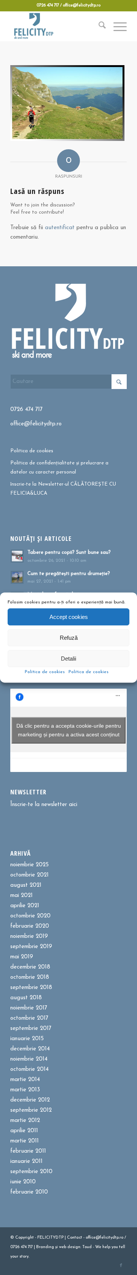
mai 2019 (21, 957)
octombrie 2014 (29, 1069)
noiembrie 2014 (29, 1059)
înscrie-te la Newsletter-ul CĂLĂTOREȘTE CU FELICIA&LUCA (63, 488)
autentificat (60, 228)
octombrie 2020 (30, 916)
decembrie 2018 (30, 967)
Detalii (68, 658)
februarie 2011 (28, 1151)
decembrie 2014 (30, 1049)
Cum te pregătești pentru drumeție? (68, 573)
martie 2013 (25, 1090)
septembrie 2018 (31, 988)
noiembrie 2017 (28, 1008)
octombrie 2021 (29, 875)
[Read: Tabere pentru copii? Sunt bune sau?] (17, 556)
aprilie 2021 (24, 906)
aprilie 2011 (24, 1131)
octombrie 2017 (29, 1018)
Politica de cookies (45, 672)
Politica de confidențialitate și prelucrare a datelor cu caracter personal (59, 467)
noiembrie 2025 (29, 865)
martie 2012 (25, 1120)
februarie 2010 (29, 1192)
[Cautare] (98, 26)
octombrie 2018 (29, 977)
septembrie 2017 (30, 1028)
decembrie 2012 (30, 1100)
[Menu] (116, 26)
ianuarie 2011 (26, 1161)
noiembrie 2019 (29, 936)
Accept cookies (68, 617)
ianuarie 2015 (27, 1039)
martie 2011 (24, 1141)
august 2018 (26, 998)
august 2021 (25, 885)
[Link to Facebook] (121, 1265)
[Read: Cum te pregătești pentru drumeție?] (17, 577)
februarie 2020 (29, 926)
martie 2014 (25, 1080)
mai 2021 (21, 895)
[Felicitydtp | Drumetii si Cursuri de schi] (57, 26)
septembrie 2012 (31, 1110)
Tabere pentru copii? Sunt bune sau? (69, 552)
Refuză (69, 637)
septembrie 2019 (31, 947)
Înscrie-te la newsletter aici (43, 805)
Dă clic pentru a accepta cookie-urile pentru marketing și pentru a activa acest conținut (68, 730)
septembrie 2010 (31, 1172)
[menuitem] (98, 26)
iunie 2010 (23, 1182)
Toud (87, 1247)
